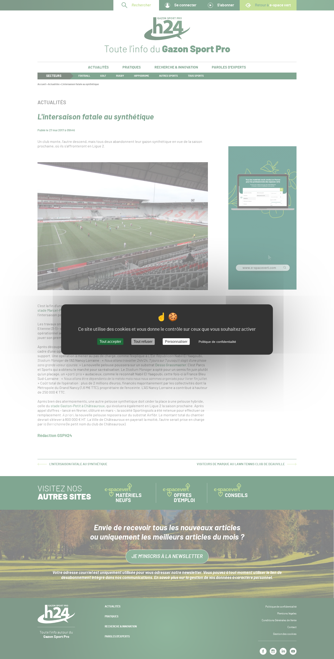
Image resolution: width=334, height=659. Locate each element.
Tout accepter (110, 341)
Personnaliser (176, 341)
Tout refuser (143, 341)
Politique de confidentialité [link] (217, 341)
